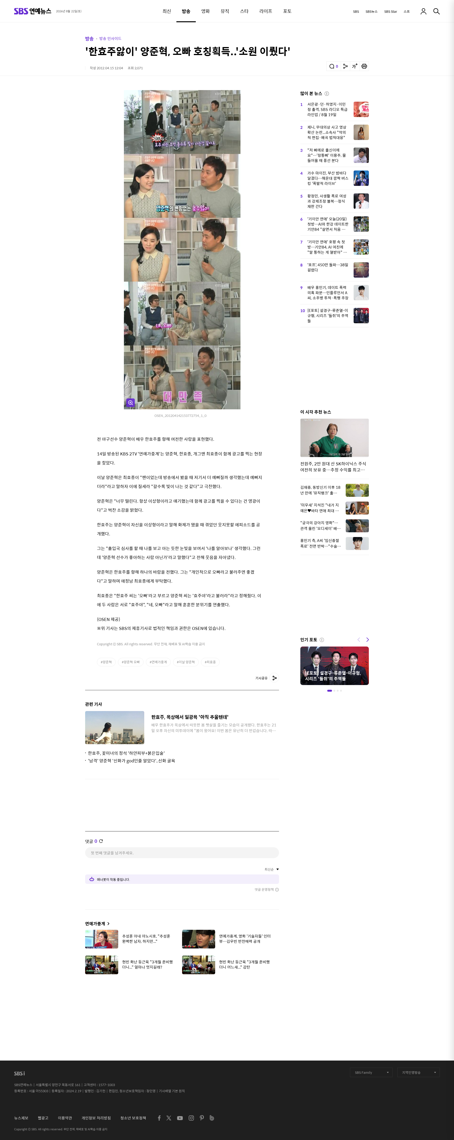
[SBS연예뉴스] (32, 11)
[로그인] (423, 11)
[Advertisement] (182, 1001)
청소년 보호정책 (133, 1118)
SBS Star (390, 11)
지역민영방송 (411, 1072)
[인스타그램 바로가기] (191, 1118)
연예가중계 (95, 923)
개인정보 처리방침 (96, 1118)
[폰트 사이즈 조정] (354, 66)
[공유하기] (345, 66)
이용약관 (65, 1118)
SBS (356, 11)
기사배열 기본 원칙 (172, 1090)
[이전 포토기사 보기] (358, 639)
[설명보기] (327, 93)
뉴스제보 (21, 1118)
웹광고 (43, 1118)
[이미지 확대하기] (130, 402)
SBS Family (363, 1072)
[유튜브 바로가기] (180, 1118)
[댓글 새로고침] (101, 841)
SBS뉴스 (372, 11)
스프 (407, 11)
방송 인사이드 (110, 38)
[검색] (436, 11)
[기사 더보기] (107, 923)
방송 (89, 38)
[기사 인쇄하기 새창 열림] (364, 66)
